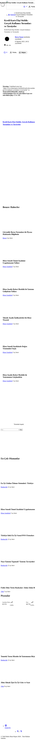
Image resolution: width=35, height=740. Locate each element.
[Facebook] (18, 731)
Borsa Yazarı (19, 37)
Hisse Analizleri (7, 266)
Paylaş (33, 6)
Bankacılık (4, 487)
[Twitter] (21, 731)
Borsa (4, 238)
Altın (2, 591)
